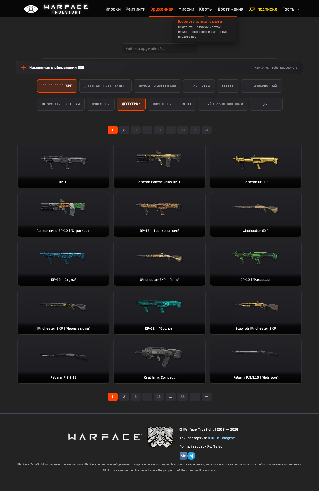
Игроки (113, 9)
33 (183, 130)
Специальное (266, 104)
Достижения (230, 9)
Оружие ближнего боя (157, 86)
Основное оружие (57, 85)
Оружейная (161, 9)
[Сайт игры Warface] (104, 436)
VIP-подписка (262, 9)
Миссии (186, 9)
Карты (206, 9)
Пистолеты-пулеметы (172, 104)
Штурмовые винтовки (61, 104)
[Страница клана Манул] (160, 436)
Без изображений (261, 86)
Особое (228, 86)
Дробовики (131, 103)
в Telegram (226, 438)
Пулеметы (100, 104)
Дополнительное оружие (105, 86)
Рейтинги (135, 9)
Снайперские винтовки (223, 104)
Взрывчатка (199, 86)
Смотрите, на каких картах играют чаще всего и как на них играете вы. (203, 29)
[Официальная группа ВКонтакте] (183, 456)
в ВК (211, 438)
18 (159, 130)
